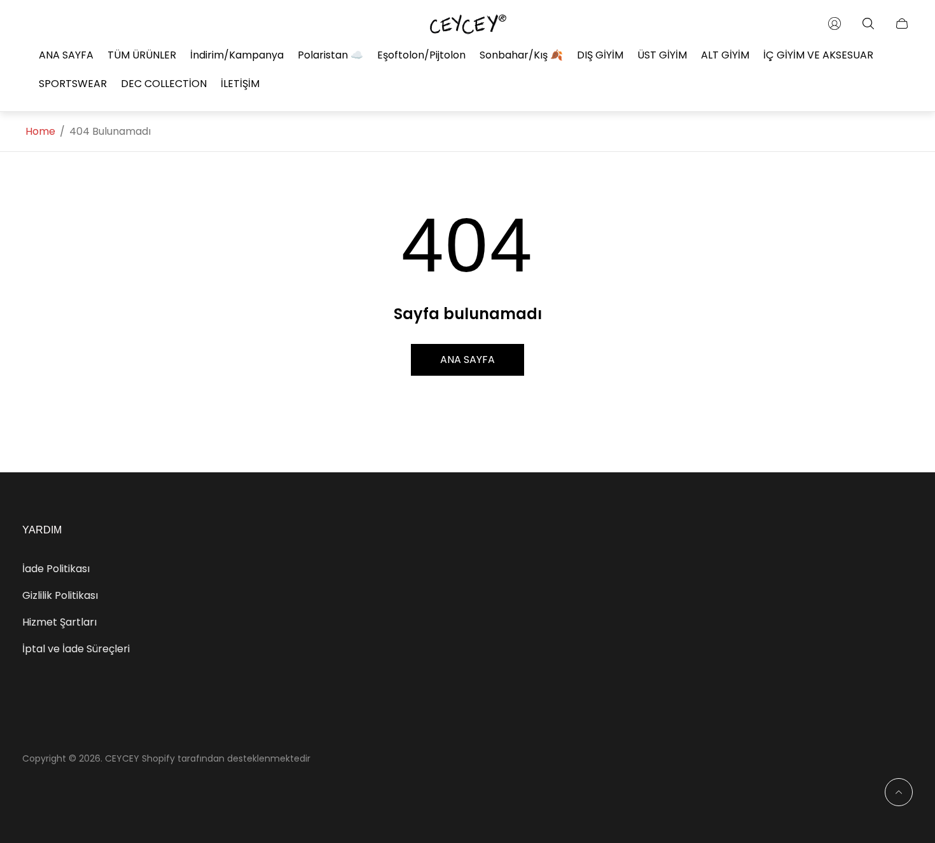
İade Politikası (56, 568)
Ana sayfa (467, 359)
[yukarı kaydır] (899, 792)
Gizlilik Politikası (60, 595)
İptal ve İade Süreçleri (76, 648)
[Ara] (868, 24)
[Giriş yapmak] (834, 24)
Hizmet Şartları (59, 622)
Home (40, 132)
